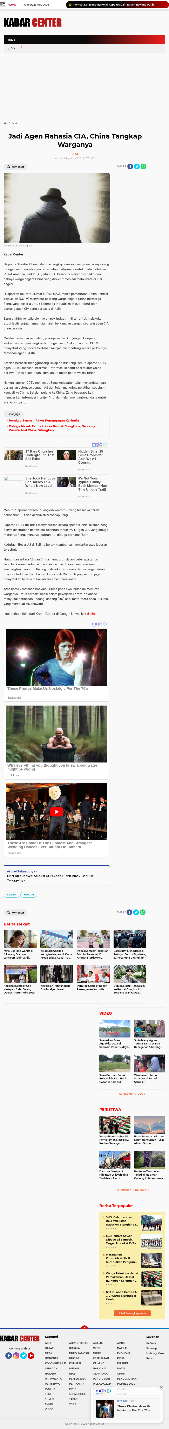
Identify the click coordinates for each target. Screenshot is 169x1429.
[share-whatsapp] (143, 166)
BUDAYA (74, 1348)
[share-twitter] (137, 166)
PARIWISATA (53, 1378)
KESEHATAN (101, 1358)
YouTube (34, 1361)
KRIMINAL (99, 1363)
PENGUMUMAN (127, 1378)
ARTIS (121, 1343)
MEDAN (74, 1368)
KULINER (123, 1363)
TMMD (49, 1404)
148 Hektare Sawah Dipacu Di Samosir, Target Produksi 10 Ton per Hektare (121, 1239)
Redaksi (151, 1343)
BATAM (49, 1348)
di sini (91, 614)
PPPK (72, 1388)
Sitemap (151, 1348)
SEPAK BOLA (77, 1393)
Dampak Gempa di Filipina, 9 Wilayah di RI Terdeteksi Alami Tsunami (113, 1175)
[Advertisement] (90, 60)
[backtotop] (84, 1329)
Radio (150, 1358)
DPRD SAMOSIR (79, 1353)
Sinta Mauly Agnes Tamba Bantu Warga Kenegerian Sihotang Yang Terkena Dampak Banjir (148, 1044)
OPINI (121, 1373)
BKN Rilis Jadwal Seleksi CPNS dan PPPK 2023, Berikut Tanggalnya (50, 878)
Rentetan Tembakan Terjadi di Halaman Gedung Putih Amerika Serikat (148, 1175)
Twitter (25, 1361)
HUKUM (29, 894)
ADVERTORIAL (78, 1343)
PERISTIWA (110, 1109)
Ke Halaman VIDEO (131, 1093)
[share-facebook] (130, 166)
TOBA (72, 1404)
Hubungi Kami (155, 1353)
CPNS (96, 1348)
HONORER (52, 1358)
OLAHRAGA (100, 1373)
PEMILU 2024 (77, 1378)
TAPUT (73, 1399)
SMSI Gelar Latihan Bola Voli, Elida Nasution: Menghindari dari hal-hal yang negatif (122, 1221)
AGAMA (98, 1343)
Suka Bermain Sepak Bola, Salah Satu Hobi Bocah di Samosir (112, 1079)
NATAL (121, 1368)
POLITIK (50, 1388)
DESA (48, 1353)
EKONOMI (123, 1353)
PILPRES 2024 (126, 1383)
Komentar (17, 166)
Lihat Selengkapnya (131, 1313)
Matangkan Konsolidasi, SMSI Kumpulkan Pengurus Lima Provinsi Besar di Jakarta (121, 1258)
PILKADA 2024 (102, 1383)
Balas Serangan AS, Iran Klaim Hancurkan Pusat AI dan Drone (149, 1140)
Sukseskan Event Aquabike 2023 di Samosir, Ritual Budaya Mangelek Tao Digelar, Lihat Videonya (113, 1044)
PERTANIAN (76, 1383)
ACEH (48, 1343)
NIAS (72, 1373)
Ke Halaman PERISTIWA (131, 1189)
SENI (48, 1393)
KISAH (121, 1358)
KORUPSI (75, 1363)
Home (11, 5)
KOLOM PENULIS (56, 1363)
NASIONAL (100, 1368)
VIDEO (105, 1013)
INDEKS (13, 40)
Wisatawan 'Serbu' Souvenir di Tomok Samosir (146, 1079)
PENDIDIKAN (101, 1378)
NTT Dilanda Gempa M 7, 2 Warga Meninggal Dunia (104, 4)
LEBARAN (51, 1368)
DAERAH (122, 1348)
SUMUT (49, 1399)
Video (15, 48)
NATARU (50, 1373)
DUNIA (11, 894)
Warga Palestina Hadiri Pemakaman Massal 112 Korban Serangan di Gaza (114, 1140)
